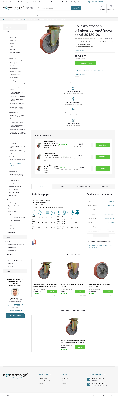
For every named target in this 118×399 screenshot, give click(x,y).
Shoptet (100, 396)
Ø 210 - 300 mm (14, 38)
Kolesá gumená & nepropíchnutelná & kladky (15, 59)
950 (108, 214)
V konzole (12, 49)
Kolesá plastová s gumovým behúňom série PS (17, 92)
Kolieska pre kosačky (15, 71)
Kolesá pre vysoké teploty (15, 186)
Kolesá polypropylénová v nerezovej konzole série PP (17, 175)
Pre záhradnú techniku (15, 55)
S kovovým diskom (15, 63)
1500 (112, 214)
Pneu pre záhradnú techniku (15, 261)
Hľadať (76, 8)
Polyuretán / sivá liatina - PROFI (16, 164)
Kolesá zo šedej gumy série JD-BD (18, 84)
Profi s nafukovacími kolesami (17, 217)
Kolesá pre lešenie (13, 189)
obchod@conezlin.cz (16, 311)
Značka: (80, 74)
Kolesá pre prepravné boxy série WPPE (16, 99)
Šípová (12, 43)
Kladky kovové (12, 250)
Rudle (8, 237)
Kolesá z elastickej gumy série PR (17, 147)
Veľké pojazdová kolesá (14, 192)
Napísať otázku (15, 316)
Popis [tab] (41, 186)
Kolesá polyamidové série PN (17, 129)
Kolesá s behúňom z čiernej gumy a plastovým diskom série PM (18, 134)
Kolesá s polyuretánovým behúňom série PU (16, 126)
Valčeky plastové (14, 77)
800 (105, 214)
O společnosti (66, 378)
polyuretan (111, 205)
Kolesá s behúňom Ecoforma (17, 96)
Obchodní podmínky (44, 2)
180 (106, 218)
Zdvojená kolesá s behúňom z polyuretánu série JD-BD (17, 104)
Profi (11, 214)
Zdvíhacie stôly (12, 203)
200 (109, 218)
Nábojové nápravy (13, 195)
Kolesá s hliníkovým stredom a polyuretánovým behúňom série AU (18, 152)
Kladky (8, 241)
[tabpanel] (45, 278)
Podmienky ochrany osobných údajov (60, 2)
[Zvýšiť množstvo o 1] (92, 144)
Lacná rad (12, 223)
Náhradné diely (11, 255)
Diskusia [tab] (63, 186)
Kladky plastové (12, 247)
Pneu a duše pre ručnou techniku (16, 258)
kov (113, 210)
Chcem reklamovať (14, 2)
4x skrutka (111, 223)
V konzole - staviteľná (15, 52)
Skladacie (12, 226)
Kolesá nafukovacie (13, 35)
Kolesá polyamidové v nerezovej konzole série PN (18, 179)
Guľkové (111, 201)
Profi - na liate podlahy (15, 220)
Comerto (113, 396)
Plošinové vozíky (12, 211)
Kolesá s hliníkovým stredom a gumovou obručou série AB (17, 121)
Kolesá (8, 32)
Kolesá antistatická (13, 184)
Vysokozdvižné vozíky (13, 206)
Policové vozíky (12, 209)
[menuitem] (8, 15)
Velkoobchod (42, 383)
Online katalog (24, 2)
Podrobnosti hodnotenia (96, 38)
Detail (52, 291)
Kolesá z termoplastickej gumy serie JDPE (17, 88)
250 (112, 218)
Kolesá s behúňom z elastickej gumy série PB (17, 142)
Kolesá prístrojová (13, 81)
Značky (9, 271)
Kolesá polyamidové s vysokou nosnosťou (17, 160)
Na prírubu (12, 46)
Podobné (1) (104, 186)
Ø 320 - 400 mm (14, 41)
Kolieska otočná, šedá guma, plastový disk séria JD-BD (17, 108)
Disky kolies (11, 266)
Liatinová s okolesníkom (16, 74)
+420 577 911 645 (16, 305)
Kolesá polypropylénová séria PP (17, 138)
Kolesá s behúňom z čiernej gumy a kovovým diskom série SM (17, 117)
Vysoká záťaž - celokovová (17, 168)
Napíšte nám (34, 2)
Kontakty (5, 2)
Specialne (12, 229)
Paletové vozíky (12, 232)
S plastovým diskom (15, 66)
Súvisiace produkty (82, 186)
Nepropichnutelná (14, 68)
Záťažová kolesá (13, 157)
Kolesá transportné (13, 112)
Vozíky (8, 200)
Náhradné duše (12, 263)
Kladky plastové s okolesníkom (16, 244)
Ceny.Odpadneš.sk (75, 2)
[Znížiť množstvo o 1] (92, 146)
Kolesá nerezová (13, 171)
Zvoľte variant (86, 63)
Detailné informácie (79, 50)
